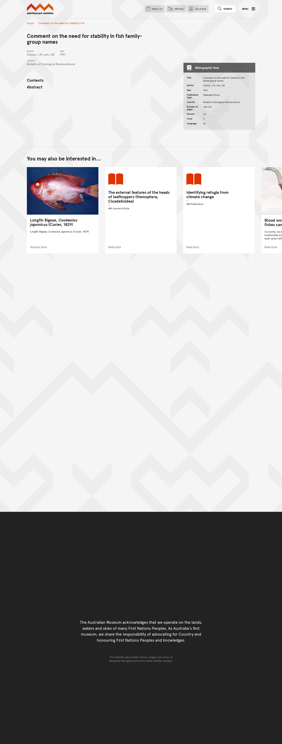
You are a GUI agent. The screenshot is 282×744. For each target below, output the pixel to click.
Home (30, 23)
